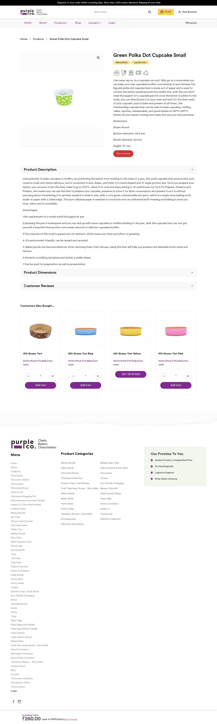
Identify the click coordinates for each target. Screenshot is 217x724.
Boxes (14, 600)
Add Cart (40, 385)
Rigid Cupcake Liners (21, 542)
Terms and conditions (22, 678)
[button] (98, 58)
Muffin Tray (16, 529)
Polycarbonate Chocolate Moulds (28, 500)
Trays (13, 616)
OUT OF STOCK (131, 374)
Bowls (14, 608)
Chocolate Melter (20, 480)
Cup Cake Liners (19, 525)
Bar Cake (15, 517)
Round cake (17, 546)
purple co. (105, 509)
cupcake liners (140, 62)
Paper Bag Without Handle (24, 629)
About (43, 23)
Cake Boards (17, 575)
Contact (93, 23)
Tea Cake (15, 558)
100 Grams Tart (32, 353)
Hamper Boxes (18, 666)
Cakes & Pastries (19, 567)
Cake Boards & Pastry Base (114, 468)
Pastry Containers (20, 571)
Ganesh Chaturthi (109, 488)
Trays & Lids (17, 492)
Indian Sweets (18, 633)
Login (111, 23)
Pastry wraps (17, 583)
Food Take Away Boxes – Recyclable (29, 645)
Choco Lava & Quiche (22, 521)
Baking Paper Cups (109, 463)
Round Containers (20, 649)
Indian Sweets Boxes (21, 637)
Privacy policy (18, 687)
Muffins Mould (18, 534)
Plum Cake (16, 538)
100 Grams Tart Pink (170, 353)
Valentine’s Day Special (72, 524)
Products (60, 23)
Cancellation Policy (20, 683)
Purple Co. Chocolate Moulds (26, 505)
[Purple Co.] (33, 12)
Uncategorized (68, 519)
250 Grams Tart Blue (80, 353)
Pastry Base (17, 579)
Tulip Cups (16, 562)
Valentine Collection (110, 519)
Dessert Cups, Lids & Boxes (25, 591)
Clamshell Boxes (19, 604)
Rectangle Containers (22, 654)
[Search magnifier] (149, 12)
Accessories (17, 484)
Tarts (13, 554)
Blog (78, 23)
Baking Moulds (18, 513)
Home (27, 23)
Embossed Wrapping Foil (23, 496)
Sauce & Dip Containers (23, 658)
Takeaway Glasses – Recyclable (27, 662)
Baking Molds (122, 62)
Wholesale (191, 23)
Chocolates (17, 476)
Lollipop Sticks (18, 509)
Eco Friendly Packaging (22, 596)
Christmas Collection (71, 478)
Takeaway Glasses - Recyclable (76, 514)
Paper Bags (16, 620)
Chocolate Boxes (20, 488)
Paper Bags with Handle (23, 625)
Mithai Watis (17, 641)
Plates (14, 612)
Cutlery (14, 587)
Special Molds (18, 550)
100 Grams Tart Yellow (127, 353)
